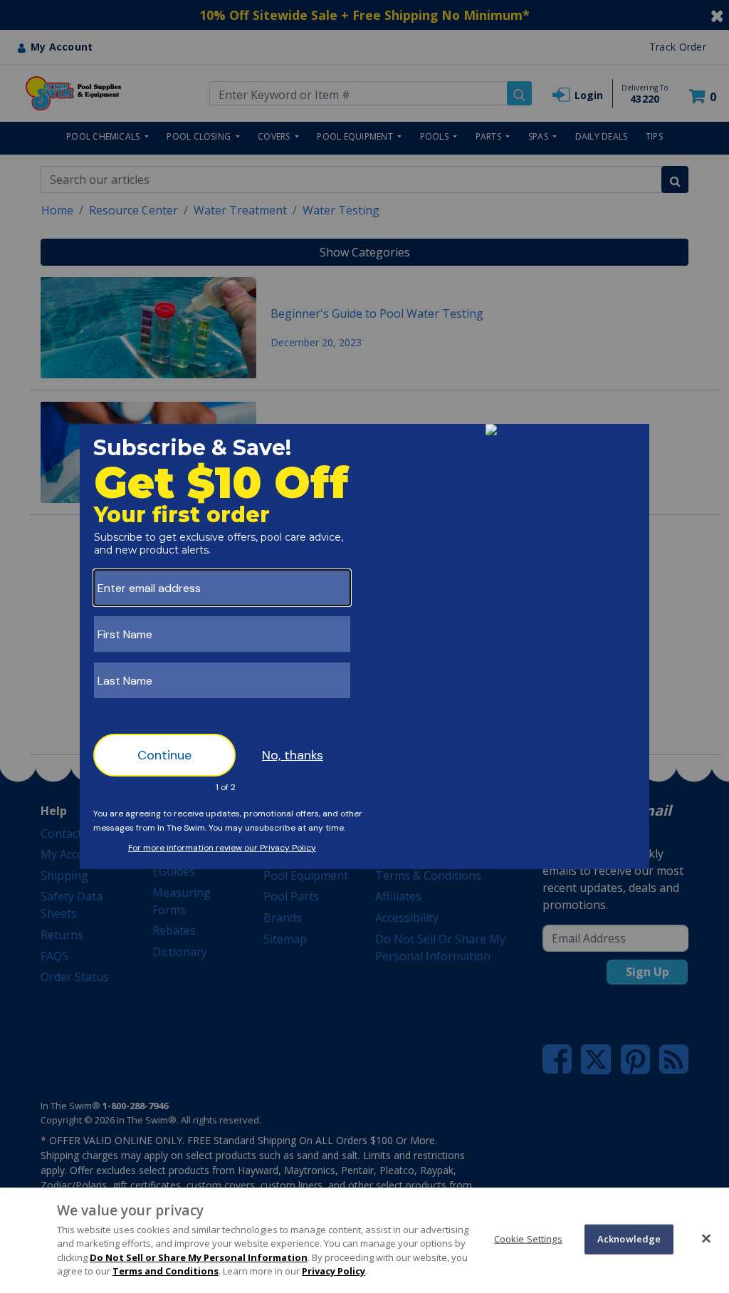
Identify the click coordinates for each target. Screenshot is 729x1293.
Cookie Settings (528, 1238)
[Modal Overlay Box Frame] (364, 646)
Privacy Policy (333, 1271)
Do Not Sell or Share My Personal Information (199, 1257)
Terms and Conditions (165, 1271)
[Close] (706, 1238)
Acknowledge (629, 1238)
